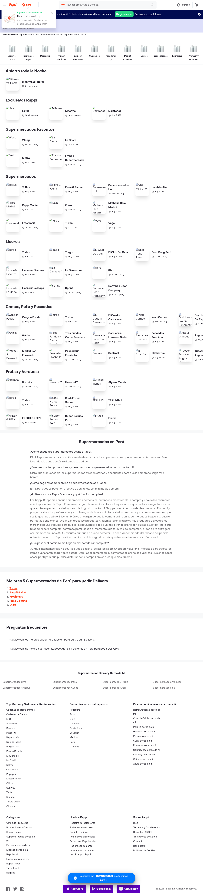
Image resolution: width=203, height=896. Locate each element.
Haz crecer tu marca (81, 845)
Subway (10, 787)
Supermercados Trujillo (115, 681)
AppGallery (131, 888)
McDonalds (12, 755)
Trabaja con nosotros (81, 827)
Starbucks (11, 723)
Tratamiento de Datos (145, 836)
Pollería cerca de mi (144, 727)
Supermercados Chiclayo (16, 687)
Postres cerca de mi (144, 745)
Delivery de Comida (144, 754)
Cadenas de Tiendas (17, 714)
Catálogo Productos (17, 822)
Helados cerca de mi (144, 731)
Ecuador (74, 732)
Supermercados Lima (14, 681)
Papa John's (12, 737)
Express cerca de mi (17, 849)
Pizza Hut (11, 732)
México (74, 737)
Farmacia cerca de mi (18, 845)
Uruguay (74, 746)
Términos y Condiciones (146, 827)
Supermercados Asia (114, 687)
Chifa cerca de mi (143, 759)
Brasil (73, 714)
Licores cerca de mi (17, 859)
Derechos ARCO (142, 832)
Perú (72, 742)
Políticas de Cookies (144, 850)
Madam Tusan (13, 778)
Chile (72, 719)
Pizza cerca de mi (143, 736)
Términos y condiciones (148, 14)
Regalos (10, 872)
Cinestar (11, 806)
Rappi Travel (13, 863)
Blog (135, 822)
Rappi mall (12, 854)
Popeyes (11, 774)
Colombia (75, 723)
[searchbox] (107, 5)
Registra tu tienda (79, 832)
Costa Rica (76, 728)
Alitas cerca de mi (143, 763)
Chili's (9, 783)
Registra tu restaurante (82, 822)
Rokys (9, 765)
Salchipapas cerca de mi (146, 750)
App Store (77, 888)
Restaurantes (13, 832)
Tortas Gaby (13, 801)
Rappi (5, 28)
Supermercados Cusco (65, 687)
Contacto (138, 841)
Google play (103, 888)
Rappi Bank (139, 845)
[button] (29, 4)
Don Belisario (13, 742)
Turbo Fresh (12, 868)
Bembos (11, 728)
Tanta (9, 792)
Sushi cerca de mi (143, 740)
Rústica (10, 797)
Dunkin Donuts (14, 751)
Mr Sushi (11, 760)
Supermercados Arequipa (167, 681)
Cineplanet (12, 769)
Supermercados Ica (164, 687)
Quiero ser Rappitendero (83, 841)
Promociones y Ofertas (19, 827)
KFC (8, 719)
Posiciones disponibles (82, 836)
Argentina (75, 709)
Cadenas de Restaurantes (20, 709)
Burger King (12, 746)
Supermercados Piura (65, 681)
